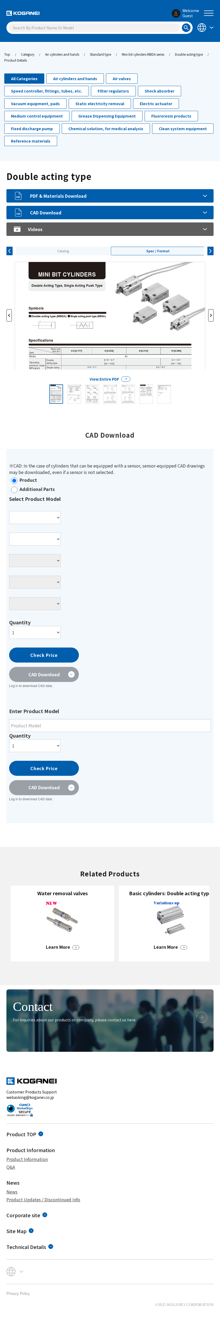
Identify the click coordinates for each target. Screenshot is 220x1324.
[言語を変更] (205, 27)
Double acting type (189, 54)
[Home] (22, 13)
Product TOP (21, 1134)
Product (28, 480)
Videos (35, 229)
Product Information (27, 1159)
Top (7, 54)
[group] (62, 923)
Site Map (16, 1230)
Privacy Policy (18, 1293)
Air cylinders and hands (62, 54)
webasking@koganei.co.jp (30, 1097)
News (11, 1191)
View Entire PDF (104, 379)
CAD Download (45, 212)
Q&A (10, 1167)
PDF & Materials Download (58, 196)
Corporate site (23, 1215)
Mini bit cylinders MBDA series (143, 54)
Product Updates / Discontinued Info (43, 1199)
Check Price (43, 655)
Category (27, 54)
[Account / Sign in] (176, 13)
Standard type (100, 54)
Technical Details (26, 1246)
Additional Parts (37, 489)
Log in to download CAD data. (31, 685)
